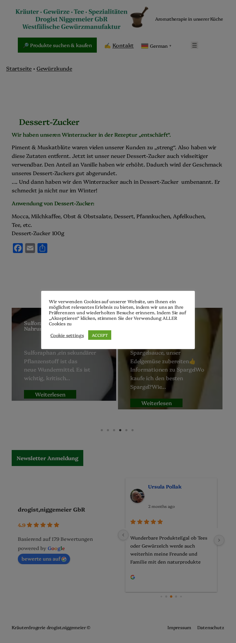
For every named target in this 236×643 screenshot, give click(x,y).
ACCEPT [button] (100, 335)
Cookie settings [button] (67, 335)
